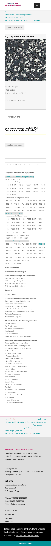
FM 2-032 (25, 207)
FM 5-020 (33, 250)
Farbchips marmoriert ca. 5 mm (17, 235)
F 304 (24, 219)
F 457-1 (21, 188)
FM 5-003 (25, 244)
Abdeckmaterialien (12, 379)
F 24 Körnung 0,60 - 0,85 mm (15, 283)
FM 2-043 (8, 210)
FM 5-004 (33, 244)
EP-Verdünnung (10, 323)
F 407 (18, 222)
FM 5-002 (17, 244)
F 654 (18, 229)
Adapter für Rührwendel (14, 402)
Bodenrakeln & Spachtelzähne (16, 371)
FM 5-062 (17, 260)
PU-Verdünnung (11, 326)
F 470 (13, 225)
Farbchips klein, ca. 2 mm (14, 179)
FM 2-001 (8, 201)
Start (6, 419)
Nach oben (41, 419)
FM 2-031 (17, 207)
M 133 (14, 238)
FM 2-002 (17, 201)
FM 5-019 (25, 250)
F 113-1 (8, 185)
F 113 (7, 219)
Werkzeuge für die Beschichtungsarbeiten (21, 340)
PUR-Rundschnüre (11, 334)
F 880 (24, 232)
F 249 (18, 219)
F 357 (34, 219)
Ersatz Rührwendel (12, 400)
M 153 (20, 238)
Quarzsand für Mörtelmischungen (17, 301)
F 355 (29, 219)
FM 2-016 (33, 204)
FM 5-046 (33, 254)
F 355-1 (28, 185)
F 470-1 (28, 188)
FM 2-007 (8, 204)
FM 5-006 (8, 247)
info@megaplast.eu (17, 504)
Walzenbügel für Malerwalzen (16, 366)
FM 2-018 (41, 204)
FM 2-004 (33, 201)
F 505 (18, 225)
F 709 (34, 229)
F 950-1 (8, 195)
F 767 (40, 229)
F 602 (34, 225)
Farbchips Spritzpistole (13, 263)
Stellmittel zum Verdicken (14, 328)
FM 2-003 (25, 201)
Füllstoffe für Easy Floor (13, 316)
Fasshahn (8, 387)
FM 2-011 (17, 204)
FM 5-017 (8, 250)
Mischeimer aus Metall (13, 395)
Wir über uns (10, 514)
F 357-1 (35, 185)
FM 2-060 (33, 210)
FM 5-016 (41, 247)
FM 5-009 (25, 247)
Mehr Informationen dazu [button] (27, 535)
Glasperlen (9, 290)
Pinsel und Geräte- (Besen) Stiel (16, 343)
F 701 (24, 229)
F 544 (24, 225)
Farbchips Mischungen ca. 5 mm (16, 20)
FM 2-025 (8, 207)
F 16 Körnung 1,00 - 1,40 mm (15, 286)
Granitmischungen (12, 267)
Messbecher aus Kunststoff (15, 389)
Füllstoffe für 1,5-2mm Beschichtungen (20, 309)
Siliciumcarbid (10, 294)
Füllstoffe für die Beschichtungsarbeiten (20, 298)
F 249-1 (21, 185)
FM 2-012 (25, 204)
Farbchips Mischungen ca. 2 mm (17, 197)
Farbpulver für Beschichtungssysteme (19, 172)
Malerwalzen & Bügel (13, 353)
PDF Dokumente (14, 117)
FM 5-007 (17, 247)
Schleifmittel (9, 382)
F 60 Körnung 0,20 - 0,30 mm (15, 278)
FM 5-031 (41, 250)
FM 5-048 (8, 257)
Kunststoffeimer (11, 392)
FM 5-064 (25, 260)
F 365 (7, 222)
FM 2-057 (25, 210)
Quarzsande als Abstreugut (15, 271)
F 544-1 (42, 188)
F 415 (34, 222)
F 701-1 (21, 191)
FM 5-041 (25, 254)
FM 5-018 (17, 250)
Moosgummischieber (13, 374)
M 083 (7, 238)
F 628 (7, 229)
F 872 (13, 232)
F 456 (40, 222)
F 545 (29, 225)
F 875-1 (35, 191)
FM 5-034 (8, 254)
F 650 (13, 229)
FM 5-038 (17, 254)
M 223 (26, 238)
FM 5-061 (8, 260)
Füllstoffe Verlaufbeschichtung (16, 306)
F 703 (29, 229)
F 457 (7, 225)
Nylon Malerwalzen (13, 361)
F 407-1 (8, 188)
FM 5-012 (33, 247)
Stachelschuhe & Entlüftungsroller (17, 345)
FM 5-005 (36, 20)
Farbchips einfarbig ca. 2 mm (16, 182)
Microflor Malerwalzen (14, 364)
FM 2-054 (17, 210)
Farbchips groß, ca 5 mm (13, 17)
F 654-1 (15, 191)
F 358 (40, 219)
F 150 (13, 219)
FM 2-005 (41, 201)
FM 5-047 (41, 254)
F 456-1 (15, 188)
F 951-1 (15, 195)
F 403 (13, 222)
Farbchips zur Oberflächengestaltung (18, 14)
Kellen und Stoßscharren (14, 351)
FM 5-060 (41, 257)
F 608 (40, 225)
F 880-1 (42, 191)
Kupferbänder (10, 331)
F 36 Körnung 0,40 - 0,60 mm (15, 281)
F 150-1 (15, 185)
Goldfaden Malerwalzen (14, 358)
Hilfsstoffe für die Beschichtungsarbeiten (21, 321)
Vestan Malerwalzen (13, 356)
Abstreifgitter (10, 369)
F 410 (24, 222)
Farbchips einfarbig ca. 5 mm (16, 216)
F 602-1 (8, 191)
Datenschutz (9, 521)
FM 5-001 (8, 244)
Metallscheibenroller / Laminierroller (18, 348)
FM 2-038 (33, 207)
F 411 (29, 222)
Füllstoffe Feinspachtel (13, 314)
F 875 (18, 232)
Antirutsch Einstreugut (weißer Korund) (20, 276)
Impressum (9, 518)
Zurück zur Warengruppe (14, 27)
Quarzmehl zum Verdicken (14, 304)
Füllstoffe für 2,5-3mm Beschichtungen (20, 311)
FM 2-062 (41, 210)
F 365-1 (42, 185)
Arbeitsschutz (10, 377)
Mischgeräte (9, 397)
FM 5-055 (25, 257)
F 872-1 (28, 191)
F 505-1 (35, 188)
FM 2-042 (41, 207)
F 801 (7, 232)
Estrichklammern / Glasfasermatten (18, 336)
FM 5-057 (33, 257)
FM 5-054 (17, 257)
